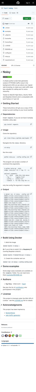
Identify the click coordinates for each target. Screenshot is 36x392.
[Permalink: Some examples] (1, 266)
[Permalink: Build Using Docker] (1, 238)
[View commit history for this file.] (31, 23)
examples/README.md (14, 275)
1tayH (5, 8)
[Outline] (33, 65)
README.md (8, 49)
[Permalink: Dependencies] (1, 114)
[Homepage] (18, 2)
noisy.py (7, 56)
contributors (20, 287)
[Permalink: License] (1, 294)
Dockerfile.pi (8, 42)
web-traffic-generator (13, 315)
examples (8, 31)
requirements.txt (10, 60)
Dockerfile (8, 38)
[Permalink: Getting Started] (1, 103)
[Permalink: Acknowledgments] (1, 305)
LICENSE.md (19, 300)
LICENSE (7, 45)
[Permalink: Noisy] (1, 72)
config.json (8, 53)
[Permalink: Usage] (1, 130)
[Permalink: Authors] (1, 279)
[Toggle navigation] (2, 2)
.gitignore (8, 35)
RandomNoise (10, 313)
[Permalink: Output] (1, 189)
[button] (31, 124)
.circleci (7, 27)
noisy (11, 8)
